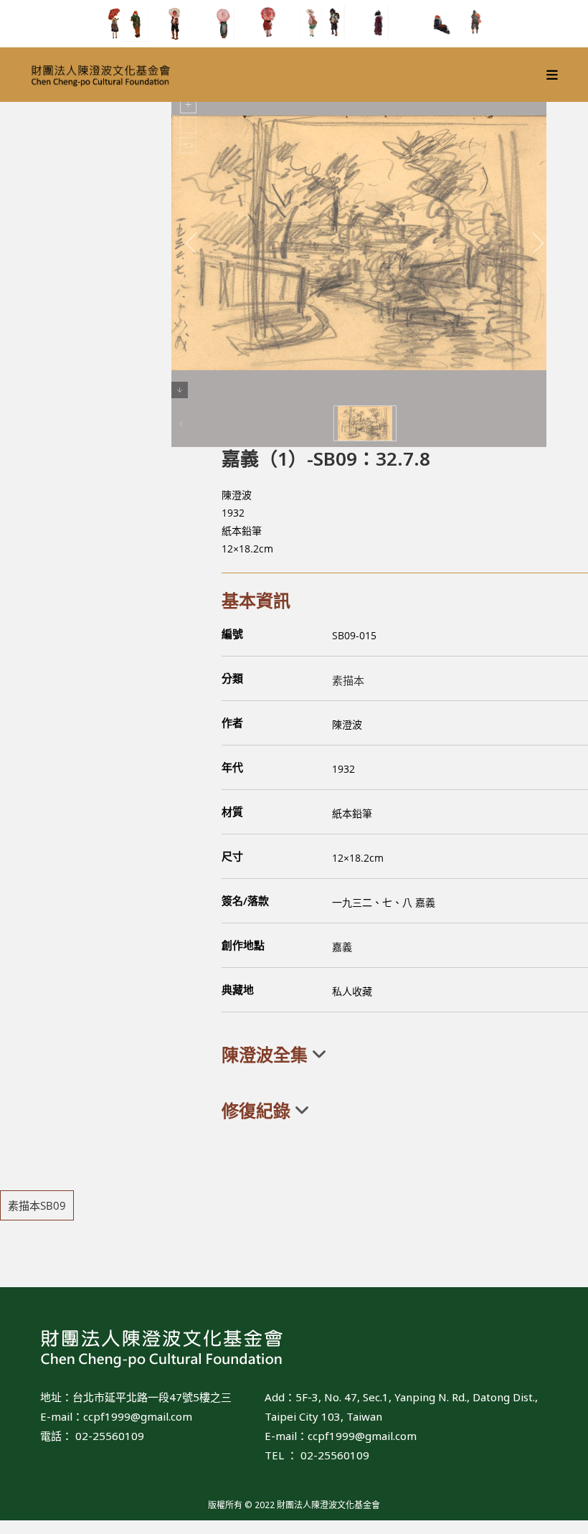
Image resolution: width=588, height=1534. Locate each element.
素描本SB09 (37, 1205)
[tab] (405, 1055)
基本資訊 (256, 600)
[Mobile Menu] (552, 74)
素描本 (348, 680)
